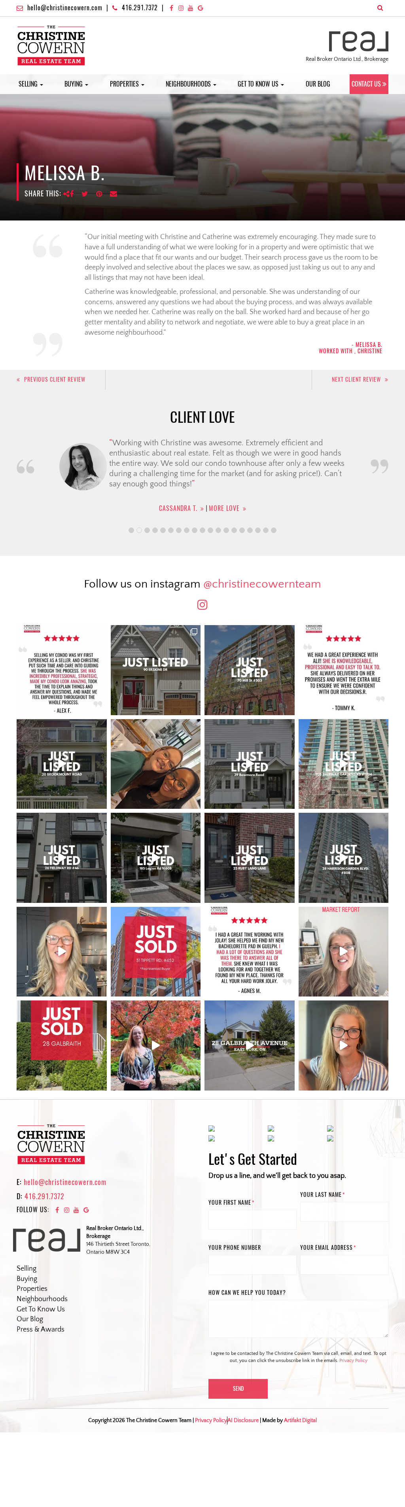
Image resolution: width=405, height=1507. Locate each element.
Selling (29, 84)
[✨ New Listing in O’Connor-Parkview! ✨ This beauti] (249, 1045)
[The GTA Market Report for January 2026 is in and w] (62, 952)
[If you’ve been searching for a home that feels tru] (249, 764)
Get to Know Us (259, 84)
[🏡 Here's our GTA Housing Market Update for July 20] (344, 1045)
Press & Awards (40, 1330)
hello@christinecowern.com (64, 8)
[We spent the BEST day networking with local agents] (156, 764)
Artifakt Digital (300, 1420)
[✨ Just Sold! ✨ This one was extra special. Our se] (62, 1045)
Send (238, 1388)
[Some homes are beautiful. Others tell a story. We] (62, 764)
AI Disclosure (243, 1420)
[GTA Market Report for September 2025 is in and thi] (344, 952)
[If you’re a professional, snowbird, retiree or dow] (156, 1045)
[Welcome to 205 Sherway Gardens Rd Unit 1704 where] (344, 764)
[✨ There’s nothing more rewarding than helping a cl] (249, 952)
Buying (74, 84)
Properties (125, 84)
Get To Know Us (41, 1309)
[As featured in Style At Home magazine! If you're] (249, 858)
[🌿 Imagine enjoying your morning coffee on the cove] (156, 670)
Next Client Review (356, 379)
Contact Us (366, 84)
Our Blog (318, 84)
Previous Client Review (54, 379)
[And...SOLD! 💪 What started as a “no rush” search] (156, 952)
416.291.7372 (140, 8)
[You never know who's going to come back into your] (62, 670)
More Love (221, 508)
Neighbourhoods (189, 84)
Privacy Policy (353, 1360)
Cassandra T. (176, 508)
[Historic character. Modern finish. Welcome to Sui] (249, 670)
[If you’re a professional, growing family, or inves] (344, 858)
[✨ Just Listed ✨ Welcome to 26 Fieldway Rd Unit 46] (62, 858)
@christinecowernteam (262, 584)
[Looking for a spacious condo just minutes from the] (156, 858)
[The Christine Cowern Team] (51, 45)
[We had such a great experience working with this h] (344, 670)
